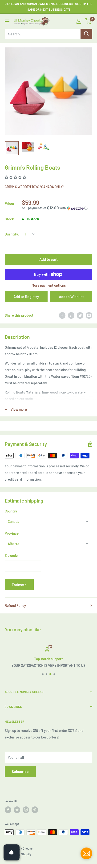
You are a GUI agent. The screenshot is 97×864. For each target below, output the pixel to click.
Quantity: (12, 234)
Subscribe (20, 771)
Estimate (19, 584)
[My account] (79, 21)
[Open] (12, 852)
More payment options (49, 285)
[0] (88, 21)
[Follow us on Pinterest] (35, 809)
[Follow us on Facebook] (8, 809)
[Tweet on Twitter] (80, 315)
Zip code (11, 555)
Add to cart (48, 259)
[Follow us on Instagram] (26, 809)
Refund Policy (15, 605)
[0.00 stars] (16, 177)
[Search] (86, 34)
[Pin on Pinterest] (71, 315)
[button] (57, 208)
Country (11, 511)
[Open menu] (7, 21)
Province (12, 533)
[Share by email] (89, 315)
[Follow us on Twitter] (17, 809)
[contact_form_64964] (86, 853)
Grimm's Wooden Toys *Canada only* (34, 187)
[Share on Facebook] (62, 315)
